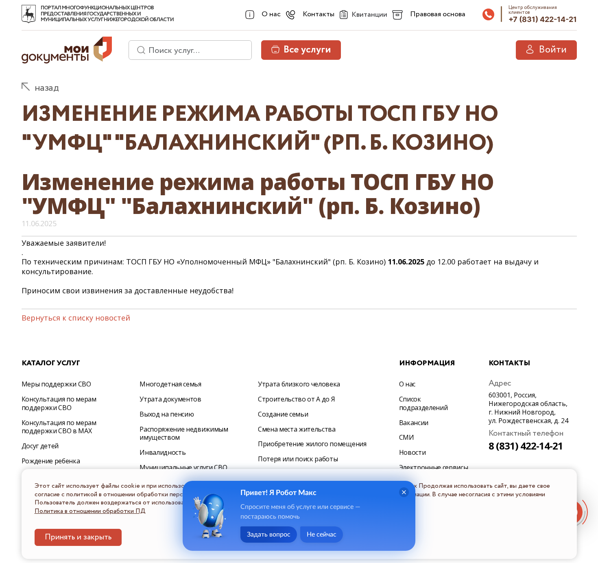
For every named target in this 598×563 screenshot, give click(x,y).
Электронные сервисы (433, 467)
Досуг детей (40, 445)
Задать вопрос (268, 534)
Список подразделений (423, 403)
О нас (407, 384)
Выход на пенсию (167, 414)
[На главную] (29, 14)
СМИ (406, 437)
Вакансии (413, 422)
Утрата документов (170, 399)
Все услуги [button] (307, 50)
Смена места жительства (297, 429)
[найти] (138, 50)
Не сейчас (321, 534)
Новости (412, 452)
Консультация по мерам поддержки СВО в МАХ (59, 427)
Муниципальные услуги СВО (183, 467)
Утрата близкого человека (299, 384)
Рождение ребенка (51, 460)
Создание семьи (283, 414)
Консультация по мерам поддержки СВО (59, 403)
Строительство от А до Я (296, 399)
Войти (553, 50)
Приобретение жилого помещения (312, 443)
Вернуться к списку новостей (76, 318)
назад (47, 88)
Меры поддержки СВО (56, 384)
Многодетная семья (170, 384)
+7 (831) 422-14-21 (543, 19)
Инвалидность (163, 452)
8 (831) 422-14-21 (526, 445)
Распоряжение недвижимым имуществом (184, 433)
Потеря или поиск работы (298, 458)
